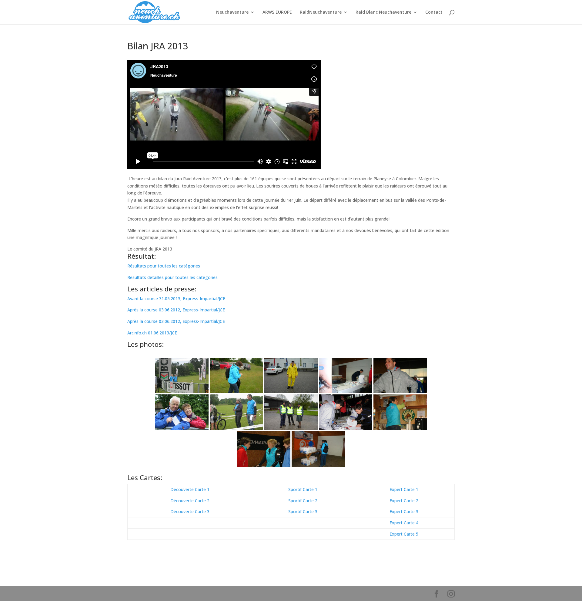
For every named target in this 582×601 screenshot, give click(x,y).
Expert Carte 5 (404, 534)
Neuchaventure (232, 12)
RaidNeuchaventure (321, 12)
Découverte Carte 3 (189, 511)
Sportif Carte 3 (302, 511)
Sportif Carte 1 (302, 489)
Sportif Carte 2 (302, 500)
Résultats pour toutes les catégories (163, 266)
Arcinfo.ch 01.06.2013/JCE (152, 333)
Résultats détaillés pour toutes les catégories (172, 277)
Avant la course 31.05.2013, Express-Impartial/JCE (176, 298)
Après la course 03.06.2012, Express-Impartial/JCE (176, 310)
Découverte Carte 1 (189, 489)
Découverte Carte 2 (189, 500)
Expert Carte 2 (404, 500)
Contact (434, 12)
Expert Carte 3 (404, 511)
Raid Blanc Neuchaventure (383, 12)
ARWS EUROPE (277, 12)
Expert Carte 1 (404, 489)
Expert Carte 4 (404, 523)
